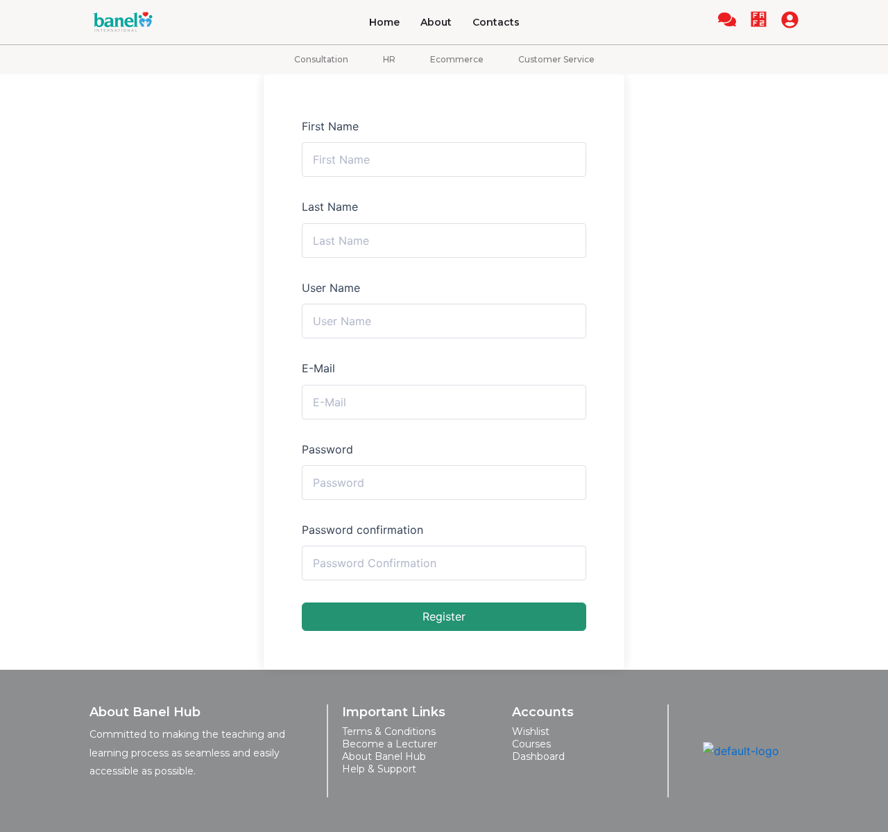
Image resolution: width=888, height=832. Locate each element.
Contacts (496, 22)
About (436, 22)
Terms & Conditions (389, 731)
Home (384, 22)
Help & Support (379, 769)
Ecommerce (457, 59)
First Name (330, 126)
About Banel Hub (384, 756)
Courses (531, 744)
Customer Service (556, 59)
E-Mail (318, 368)
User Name (331, 288)
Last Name (330, 207)
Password (327, 449)
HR (389, 59)
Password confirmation (362, 530)
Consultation (321, 59)
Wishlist (530, 731)
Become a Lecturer (389, 744)
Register (444, 616)
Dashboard (538, 756)
